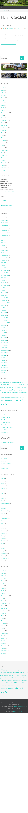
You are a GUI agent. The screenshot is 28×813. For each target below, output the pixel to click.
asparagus (14, 381)
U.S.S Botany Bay (5, 432)
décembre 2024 (4, 225)
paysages (3, 142)
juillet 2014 (3, 277)
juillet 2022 (3, 262)
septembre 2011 (5, 322)
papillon (20, 392)
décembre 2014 (4, 272)
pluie (7, 394)
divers (2, 102)
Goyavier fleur (4, 468)
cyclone (3, 100)
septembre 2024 (5, 232)
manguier (9, 392)
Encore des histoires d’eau (7, 465)
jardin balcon (4, 125)
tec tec (25, 394)
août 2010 (3, 352)
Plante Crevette (3, 394)
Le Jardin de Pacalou (6, 422)
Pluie (2, 152)
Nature (2, 137)
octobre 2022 (4, 260)
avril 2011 (3, 332)
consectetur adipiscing (19, 706)
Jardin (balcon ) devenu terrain (11, 2)
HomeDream (4, 419)
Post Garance (4, 458)
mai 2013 (3, 287)
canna (14, 384)
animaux (3, 90)
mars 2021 (3, 265)
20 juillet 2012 (10, 28)
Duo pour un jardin (5, 417)
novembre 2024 (4, 227)
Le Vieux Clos (4, 424)
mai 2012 (3, 307)
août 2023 (3, 240)
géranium (2, 389)
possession (10, 394)
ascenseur (3, 95)
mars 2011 (3, 334)
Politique (3, 157)
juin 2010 (3, 357)
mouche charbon (14, 392)
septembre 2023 (5, 237)
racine (18, 394)
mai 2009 (3, 372)
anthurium (9, 381)
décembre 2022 (4, 255)
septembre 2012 (5, 302)
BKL (4, 28)
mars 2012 (3, 309)
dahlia (9, 387)
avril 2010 (3, 362)
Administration (3, 657)
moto (2, 135)
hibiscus (6, 389)
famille (2, 107)
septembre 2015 (5, 270)
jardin (2, 392)
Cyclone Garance (5, 460)
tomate (7, 397)
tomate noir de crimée (13, 396)
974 (1, 381)
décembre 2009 (4, 367)
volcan (13, 400)
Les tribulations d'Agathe (7, 427)
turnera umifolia (20, 396)
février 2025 (4, 220)
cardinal (17, 384)
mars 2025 (3, 217)
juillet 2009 (3, 369)
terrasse (3, 169)
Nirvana (14, 710)
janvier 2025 (4, 222)
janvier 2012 (4, 315)
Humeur (3, 117)
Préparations (4, 162)
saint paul (21, 394)
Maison (2, 132)
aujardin (3, 414)
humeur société (4, 120)
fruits (2, 115)
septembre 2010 (5, 349)
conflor (23, 384)
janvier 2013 (4, 295)
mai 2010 (3, 359)
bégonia (10, 384)
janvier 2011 (4, 339)
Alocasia (5, 381)
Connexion (3, 200)
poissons (3, 155)
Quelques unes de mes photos (8, 441)
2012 (4, 10)
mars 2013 (3, 290)
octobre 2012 (4, 300)
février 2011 (4, 337)
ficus (20, 386)
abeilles (3, 87)
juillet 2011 (3, 325)
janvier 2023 (4, 252)
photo (23, 392)
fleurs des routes (19, 28)
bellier (21, 381)
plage (26, 392)
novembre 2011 (4, 319)
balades (3, 97)
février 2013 (4, 292)
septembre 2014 (5, 275)
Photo (2, 145)
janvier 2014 (4, 282)
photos (3, 147)
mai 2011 (3, 329)
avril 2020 (3, 267)
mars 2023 (3, 247)
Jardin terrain (4, 127)
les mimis (3, 130)
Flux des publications (6, 202)
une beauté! (6, 25)
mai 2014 (3, 280)
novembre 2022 (4, 257)
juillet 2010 (3, 354)
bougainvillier (4, 384)
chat (21, 384)
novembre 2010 (4, 344)
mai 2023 (3, 245)
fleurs (2, 110)
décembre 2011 (4, 317)
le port (6, 392)
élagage (3, 105)
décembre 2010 (4, 342)
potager (3, 159)
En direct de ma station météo (7, 190)
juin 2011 (3, 327)
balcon (18, 381)
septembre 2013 (5, 285)
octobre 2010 (4, 347)
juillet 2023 (3, 242)
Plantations (4, 150)
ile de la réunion (22, 389)
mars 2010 (3, 364)
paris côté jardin (5, 429)
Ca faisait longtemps (6, 463)
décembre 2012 (4, 297)
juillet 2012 (3, 305)
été (15, 400)
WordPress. (19, 710)
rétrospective (4, 167)
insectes (3, 122)
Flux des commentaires (6, 205)
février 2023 (4, 250)
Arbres (2, 92)
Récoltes (3, 165)
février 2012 (4, 312)
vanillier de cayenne (6, 400)
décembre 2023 (4, 235)
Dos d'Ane (14, 387)
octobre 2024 (4, 230)
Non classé (3, 140)
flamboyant (24, 386)
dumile (18, 387)
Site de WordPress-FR (6, 207)
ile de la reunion (13, 389)
